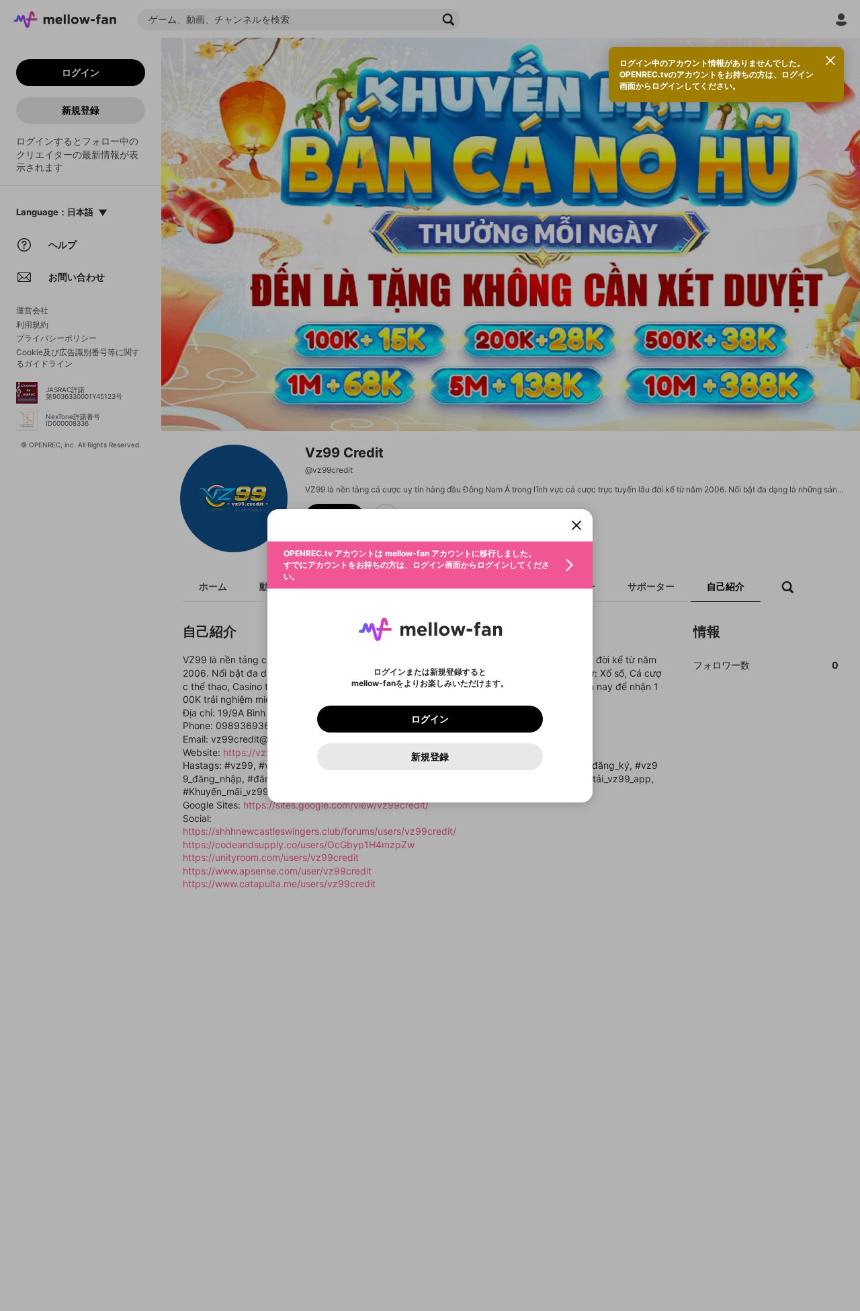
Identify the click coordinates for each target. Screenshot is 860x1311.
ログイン (430, 719)
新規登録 (430, 756)
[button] (430, 565)
